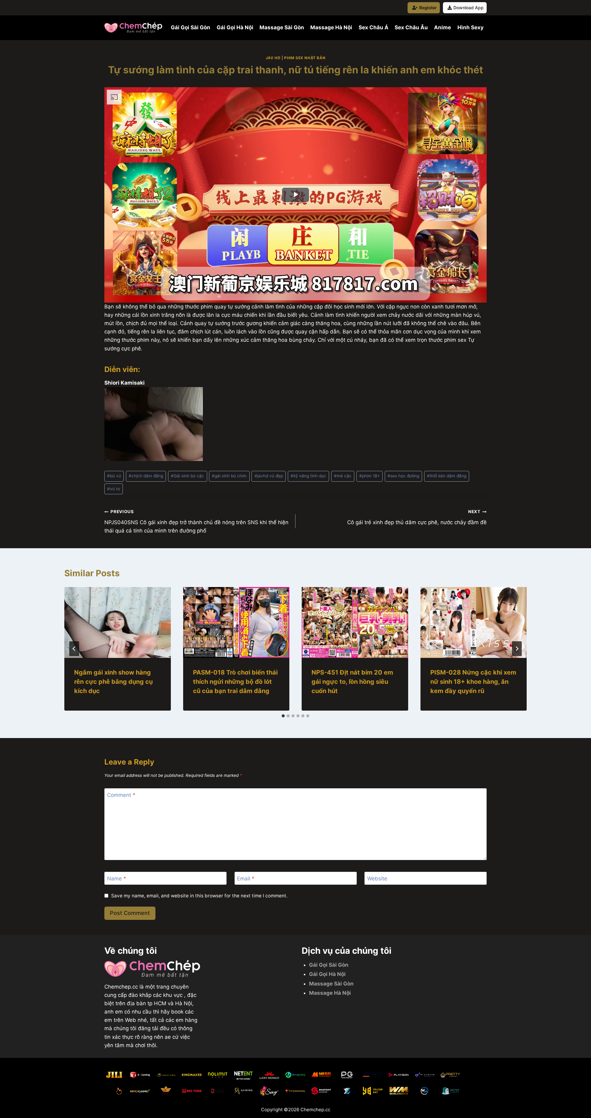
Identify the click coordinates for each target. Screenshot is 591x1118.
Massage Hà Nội (331, 27)
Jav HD (273, 57)
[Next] (517, 648)
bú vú (114, 475)
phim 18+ (369, 475)
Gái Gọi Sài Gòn (190, 27)
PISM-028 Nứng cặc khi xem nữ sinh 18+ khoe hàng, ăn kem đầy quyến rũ (473, 682)
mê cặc (343, 475)
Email (246, 878)
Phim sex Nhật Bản (304, 57)
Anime (442, 27)
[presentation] (117, 622)
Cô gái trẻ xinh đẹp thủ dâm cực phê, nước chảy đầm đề (417, 517)
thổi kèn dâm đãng (446, 475)
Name (116, 878)
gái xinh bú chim (229, 475)
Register (428, 7)
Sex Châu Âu (411, 27)
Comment (121, 795)
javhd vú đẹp (269, 475)
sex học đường (403, 475)
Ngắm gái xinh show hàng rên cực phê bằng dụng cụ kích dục (113, 682)
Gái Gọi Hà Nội (235, 27)
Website (377, 878)
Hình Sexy (470, 27)
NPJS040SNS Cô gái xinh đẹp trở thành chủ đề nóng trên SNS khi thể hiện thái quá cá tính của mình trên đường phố (196, 521)
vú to (113, 488)
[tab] (283, 715)
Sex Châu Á (373, 27)
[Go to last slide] (74, 648)
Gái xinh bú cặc (187, 475)
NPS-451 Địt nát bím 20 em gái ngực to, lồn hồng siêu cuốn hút (352, 682)
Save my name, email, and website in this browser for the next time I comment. (199, 896)
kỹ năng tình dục (308, 475)
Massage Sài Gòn (281, 27)
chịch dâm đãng (146, 475)
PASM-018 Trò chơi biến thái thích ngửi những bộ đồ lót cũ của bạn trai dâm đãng (235, 682)
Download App (468, 7)
